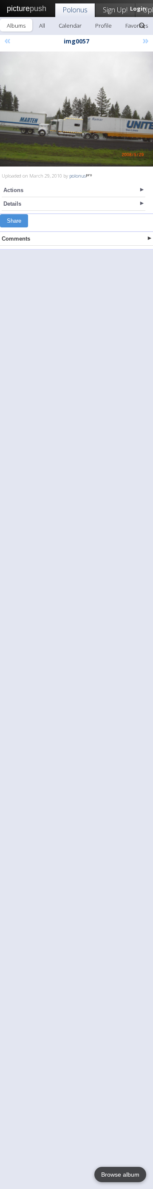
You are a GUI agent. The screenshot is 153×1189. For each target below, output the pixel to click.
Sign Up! (115, 9)
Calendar (70, 25)
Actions (13, 190)
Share (14, 221)
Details (12, 204)
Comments (16, 239)
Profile (103, 25)
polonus (77, 175)
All (42, 25)
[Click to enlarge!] (76, 109)
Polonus (75, 9)
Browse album (120, 1174)
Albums (16, 25)
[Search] (142, 25)
